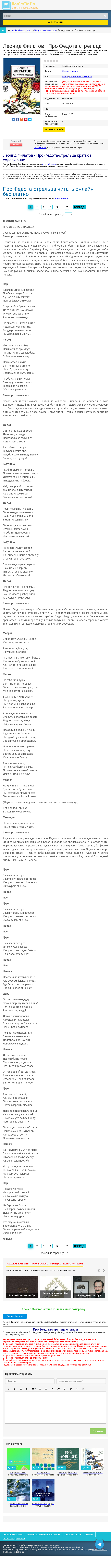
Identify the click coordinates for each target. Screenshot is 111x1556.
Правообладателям (13, 1534)
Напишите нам (40, 148)
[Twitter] (30, 119)
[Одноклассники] (21, 119)
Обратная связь (73, 1534)
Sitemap (89, 1534)
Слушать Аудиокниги (14, 1539)
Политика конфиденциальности (43, 1534)
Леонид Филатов (70, 71)
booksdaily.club (21, 5)
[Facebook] (17, 119)
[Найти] (105, 16)
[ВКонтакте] (13, 119)
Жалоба (16, 145)
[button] (8, 1389)
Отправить (98, 1431)
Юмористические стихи (80, 76)
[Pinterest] (25, 119)
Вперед (79, 207)
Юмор (65, 76)
